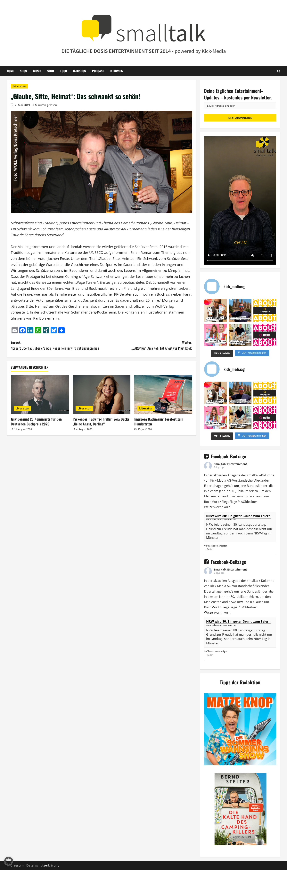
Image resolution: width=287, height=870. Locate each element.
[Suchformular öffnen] (278, 71)
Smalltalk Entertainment (230, 464)
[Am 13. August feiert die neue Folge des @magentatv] (240, 310)
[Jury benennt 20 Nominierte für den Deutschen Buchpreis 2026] (40, 394)
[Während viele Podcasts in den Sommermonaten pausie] (215, 335)
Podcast (98, 71)
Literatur (19, 86)
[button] (8, 861)
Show (23, 71)
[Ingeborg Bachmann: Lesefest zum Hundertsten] (163, 394)
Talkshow (79, 71)
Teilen (210, 549)
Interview (116, 71)
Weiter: (161, 345)
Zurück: (55, 345)
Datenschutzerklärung (42, 865)
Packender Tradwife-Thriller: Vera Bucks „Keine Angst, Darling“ (101, 421)
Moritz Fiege (220, 502)
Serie (50, 71)
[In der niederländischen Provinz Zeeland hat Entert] (240, 335)
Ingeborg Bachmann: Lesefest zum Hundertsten (158, 421)
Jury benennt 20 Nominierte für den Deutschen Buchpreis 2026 (36, 421)
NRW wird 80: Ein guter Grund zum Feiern (238, 516)
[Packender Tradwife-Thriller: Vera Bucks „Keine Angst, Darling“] (102, 394)
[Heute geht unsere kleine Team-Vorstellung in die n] (264, 335)
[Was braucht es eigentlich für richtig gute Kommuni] (264, 310)
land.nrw (227, 496)
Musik (37, 71)
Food (63, 71)
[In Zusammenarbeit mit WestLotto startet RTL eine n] (215, 310)
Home (10, 71)
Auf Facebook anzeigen (215, 545)
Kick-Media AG (220, 480)
